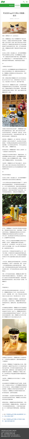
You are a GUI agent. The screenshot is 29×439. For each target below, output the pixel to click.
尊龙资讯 (11, 5)
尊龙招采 (17, 5)
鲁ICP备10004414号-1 (16, 436)
